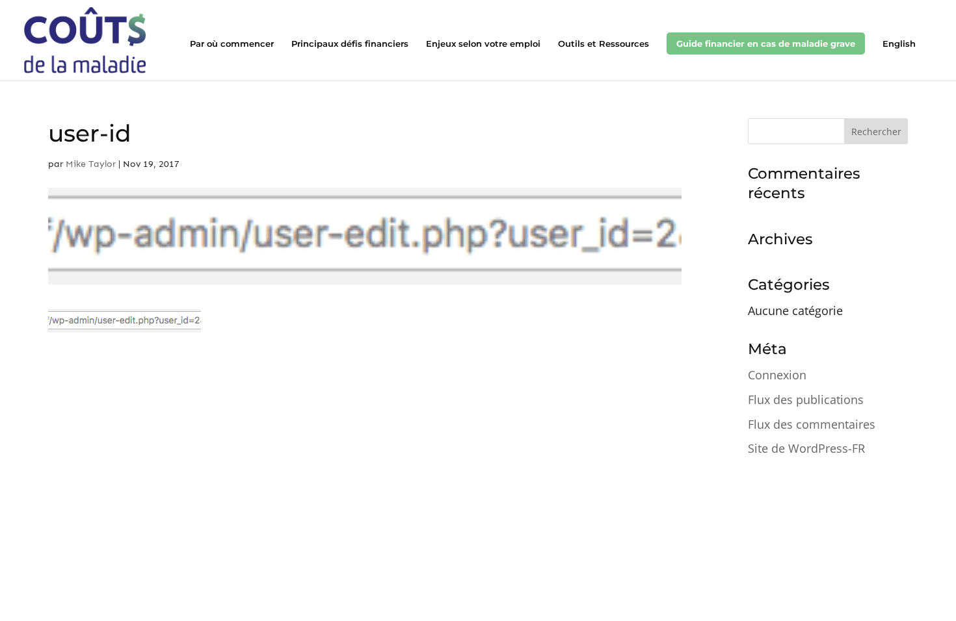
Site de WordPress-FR (806, 448)
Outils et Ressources (603, 44)
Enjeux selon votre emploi (483, 44)
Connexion (777, 375)
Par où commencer (232, 44)
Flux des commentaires (811, 424)
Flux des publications (806, 399)
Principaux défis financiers (349, 44)
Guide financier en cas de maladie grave (765, 43)
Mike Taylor (91, 164)
